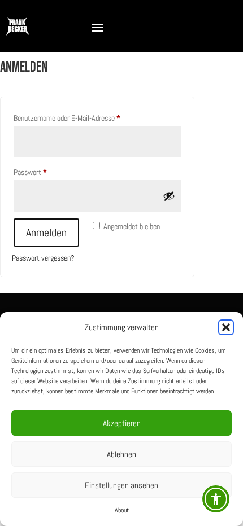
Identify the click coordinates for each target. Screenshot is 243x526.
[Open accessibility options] (215, 498)
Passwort (47, 171)
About (122, 510)
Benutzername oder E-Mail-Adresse (83, 117)
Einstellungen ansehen (121, 485)
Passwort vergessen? (43, 258)
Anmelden (46, 232)
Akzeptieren (122, 423)
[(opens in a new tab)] (128, 298)
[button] (226, 327)
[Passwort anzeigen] (169, 196)
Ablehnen (121, 454)
